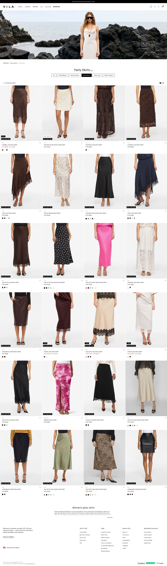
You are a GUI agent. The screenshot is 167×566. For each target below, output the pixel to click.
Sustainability (126, 540)
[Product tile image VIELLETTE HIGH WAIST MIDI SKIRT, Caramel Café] (104, 457)
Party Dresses (75, 75)
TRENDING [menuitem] (35, 6)
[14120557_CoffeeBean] (86, 150)
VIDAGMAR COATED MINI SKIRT (136, 489)
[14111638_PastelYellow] (5, 150)
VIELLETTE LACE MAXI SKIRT (10, 282)
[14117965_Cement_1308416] (7, 287)
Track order (83, 540)
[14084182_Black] (47, 288)
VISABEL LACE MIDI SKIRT (9, 145)
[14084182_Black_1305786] (44, 288)
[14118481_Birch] (7, 218)
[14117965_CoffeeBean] (3, 287)
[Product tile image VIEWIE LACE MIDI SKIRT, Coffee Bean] (63, 320)
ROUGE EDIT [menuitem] (56, 6)
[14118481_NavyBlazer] (5, 218)
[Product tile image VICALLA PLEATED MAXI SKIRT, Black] (104, 388)
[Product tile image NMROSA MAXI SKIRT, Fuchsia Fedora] (63, 388)
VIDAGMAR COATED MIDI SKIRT (11, 352)
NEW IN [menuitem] (20, 6)
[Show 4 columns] (160, 83)
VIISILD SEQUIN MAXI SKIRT (52, 213)
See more (109, 517)
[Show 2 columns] (163, 83)
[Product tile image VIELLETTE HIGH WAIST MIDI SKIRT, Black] (63, 251)
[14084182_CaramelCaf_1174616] (86, 495)
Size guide (104, 540)
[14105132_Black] (5, 357)
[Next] (40, 113)
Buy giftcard (104, 548)
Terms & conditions (106, 543)
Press (124, 537)
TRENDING (6, 63)
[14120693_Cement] (90, 219)
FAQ (81, 543)
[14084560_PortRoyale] (132, 494)
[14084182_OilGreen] (134, 426)
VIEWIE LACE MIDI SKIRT (51, 352)
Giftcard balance (105, 551)
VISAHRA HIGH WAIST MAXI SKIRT (96, 213)
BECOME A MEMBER (8, 537)
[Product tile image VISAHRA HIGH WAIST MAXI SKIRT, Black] (104, 181)
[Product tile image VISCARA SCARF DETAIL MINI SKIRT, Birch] (63, 113)
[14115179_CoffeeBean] (88, 425)
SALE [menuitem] (41, 6)
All (54, 75)
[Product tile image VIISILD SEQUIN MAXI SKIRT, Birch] (63, 181)
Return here (104, 535)
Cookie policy (147, 537)
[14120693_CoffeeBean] (93, 219)
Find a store (126, 535)
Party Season (13, 63)
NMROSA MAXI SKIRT (50, 420)
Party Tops (97, 75)
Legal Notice (147, 543)
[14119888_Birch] (47, 357)
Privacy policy (147, 532)
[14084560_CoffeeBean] (130, 494)
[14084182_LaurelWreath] (49, 288)
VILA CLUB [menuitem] (48, 6)
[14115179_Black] (86, 425)
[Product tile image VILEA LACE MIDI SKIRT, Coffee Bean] (21, 181)
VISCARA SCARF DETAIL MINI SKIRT (54, 145)
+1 (94, 218)
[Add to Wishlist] (40, 143)
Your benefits (83, 532)
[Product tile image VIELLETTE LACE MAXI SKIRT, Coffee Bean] (21, 251)
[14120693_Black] (86, 219)
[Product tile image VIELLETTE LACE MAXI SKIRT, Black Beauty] (21, 388)
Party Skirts (86, 75)
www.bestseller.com (30, 563)
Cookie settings (148, 540)
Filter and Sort (10, 83)
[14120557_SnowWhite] (88, 150)
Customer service (105, 532)
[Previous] (1, 113)
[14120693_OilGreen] (88, 219)
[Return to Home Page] (8, 6)
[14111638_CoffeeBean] (7, 150)
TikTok (124, 548)
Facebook (125, 543)
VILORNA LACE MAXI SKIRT (135, 145)
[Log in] (150, 6)
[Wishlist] (158, 6)
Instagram (125, 545)
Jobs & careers (148, 535)
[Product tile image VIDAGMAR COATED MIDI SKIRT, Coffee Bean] (21, 320)
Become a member (85, 535)
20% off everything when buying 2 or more (83, 1)
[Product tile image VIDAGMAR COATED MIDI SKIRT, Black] (21, 457)
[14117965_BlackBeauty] (5, 287)
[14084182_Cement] (51, 288)
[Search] (154, 6)
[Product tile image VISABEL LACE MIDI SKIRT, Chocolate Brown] (21, 113)
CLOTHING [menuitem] (27, 6)
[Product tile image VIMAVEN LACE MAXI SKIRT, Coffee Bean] (104, 113)
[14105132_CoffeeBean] (3, 357)
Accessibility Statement (107, 545)
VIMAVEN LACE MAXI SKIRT (94, 145)
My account (83, 537)
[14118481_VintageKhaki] (9, 218)
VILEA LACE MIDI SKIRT (9, 213)
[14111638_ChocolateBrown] (3, 150)
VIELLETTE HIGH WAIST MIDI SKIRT (54, 282)
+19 (53, 288)
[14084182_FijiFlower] (86, 288)
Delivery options (105, 537)
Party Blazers (63, 75)
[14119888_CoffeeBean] (44, 357)
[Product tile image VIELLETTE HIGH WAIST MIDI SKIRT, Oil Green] (63, 457)
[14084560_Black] (128, 494)
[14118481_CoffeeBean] (3, 218)
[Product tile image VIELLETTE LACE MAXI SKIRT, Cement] (104, 320)
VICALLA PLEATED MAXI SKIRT (95, 420)
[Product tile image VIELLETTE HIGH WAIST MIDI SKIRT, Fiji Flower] (104, 251)
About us (125, 532)
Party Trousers (108, 75)
